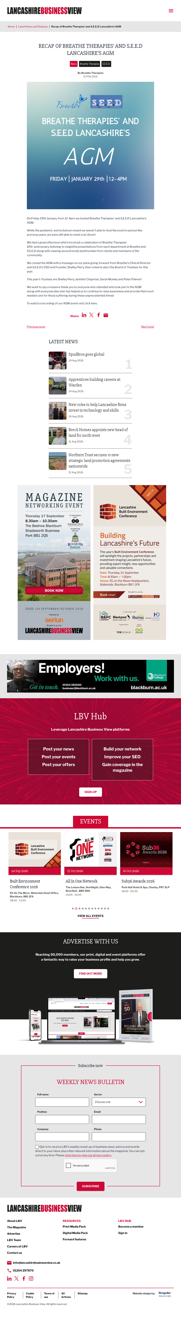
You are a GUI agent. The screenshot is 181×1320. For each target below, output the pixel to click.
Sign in (122, 1233)
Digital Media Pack (75, 1233)
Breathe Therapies (89, 64)
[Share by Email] (106, 315)
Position (42, 1111)
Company (43, 1129)
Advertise (13, 1233)
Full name (43, 1094)
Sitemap (83, 1293)
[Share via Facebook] (98, 315)
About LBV (14, 1221)
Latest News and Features (33, 26)
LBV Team (14, 1240)
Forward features (74, 1239)
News (74, 64)
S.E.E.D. (106, 64)
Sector (98, 1094)
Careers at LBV (17, 1246)
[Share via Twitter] (91, 315)
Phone (97, 1129)
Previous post (36, 326)
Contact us (14, 1252)
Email (97, 1111)
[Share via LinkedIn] (84, 315)
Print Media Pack (74, 1226)
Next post (147, 326)
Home (11, 26)
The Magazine (16, 1227)
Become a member (131, 1226)
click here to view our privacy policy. (88, 1155)
